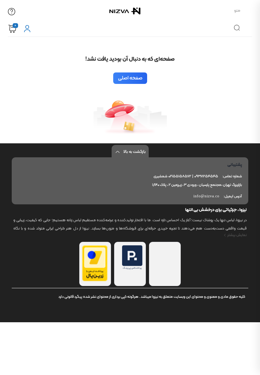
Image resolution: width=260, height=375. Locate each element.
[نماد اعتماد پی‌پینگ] (132, 268)
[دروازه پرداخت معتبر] (94, 280)
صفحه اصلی (130, 78)
